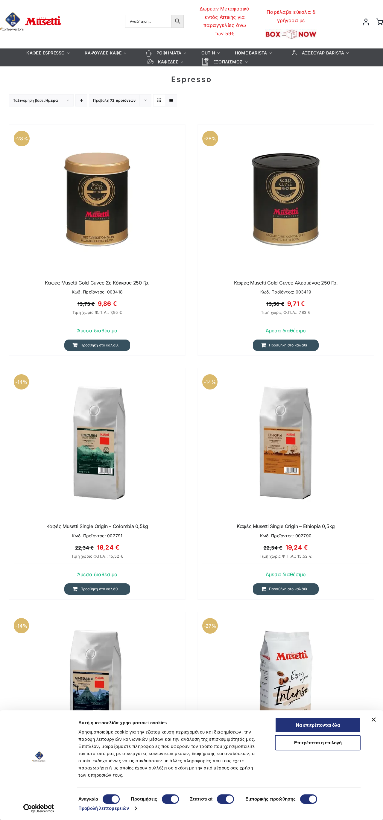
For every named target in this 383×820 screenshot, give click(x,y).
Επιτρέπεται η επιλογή (318, 742)
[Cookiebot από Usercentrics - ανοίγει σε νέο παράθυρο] (39, 808)
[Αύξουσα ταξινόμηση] (81, 100)
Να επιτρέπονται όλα (318, 725)
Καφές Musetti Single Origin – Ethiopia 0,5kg (286, 526)
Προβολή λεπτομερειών (103, 808)
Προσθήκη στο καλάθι (99, 345)
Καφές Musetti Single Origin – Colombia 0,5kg (97, 526)
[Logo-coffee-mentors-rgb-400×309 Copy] (30, 11)
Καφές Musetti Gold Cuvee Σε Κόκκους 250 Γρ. (97, 283)
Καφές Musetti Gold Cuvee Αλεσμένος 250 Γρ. (286, 283)
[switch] (170, 799)
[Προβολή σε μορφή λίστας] (171, 100)
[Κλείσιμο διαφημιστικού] (374, 719)
